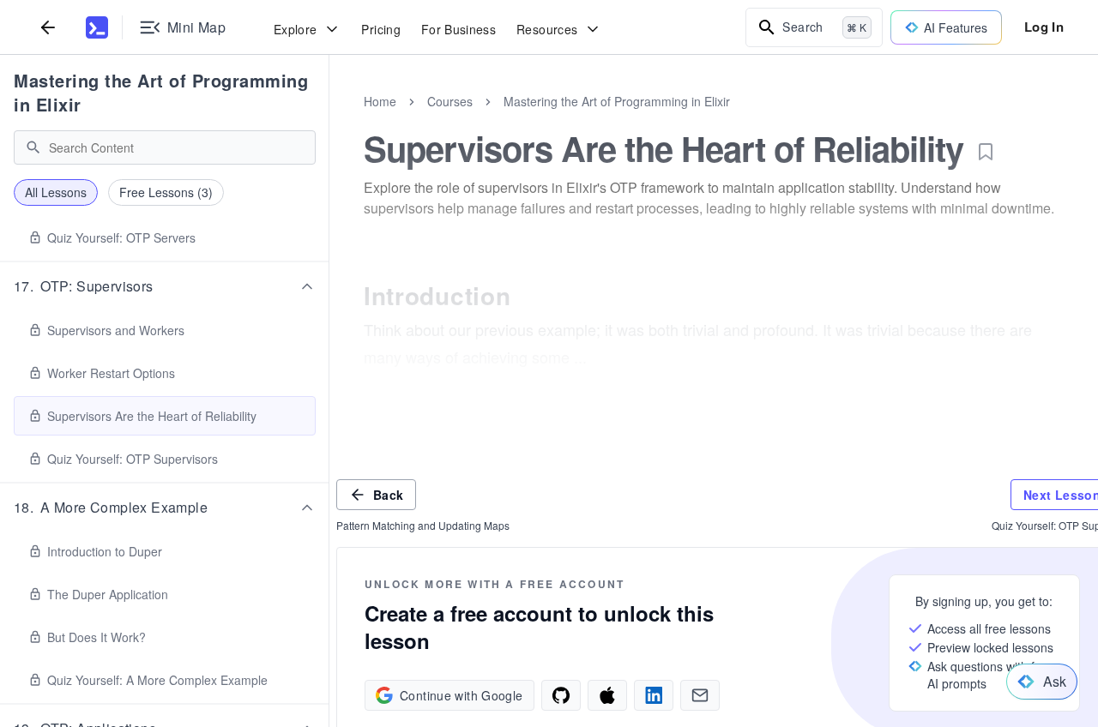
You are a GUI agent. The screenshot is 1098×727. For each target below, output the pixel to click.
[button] (164, 286)
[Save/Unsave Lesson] (985, 151)
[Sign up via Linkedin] (653, 695)
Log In (1044, 26)
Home (380, 101)
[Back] (48, 27)
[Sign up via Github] (561, 695)
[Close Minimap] (329, 120)
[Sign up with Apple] (607, 695)
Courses (450, 101)
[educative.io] (97, 27)
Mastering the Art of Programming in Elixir (161, 92)
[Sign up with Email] (700, 695)
